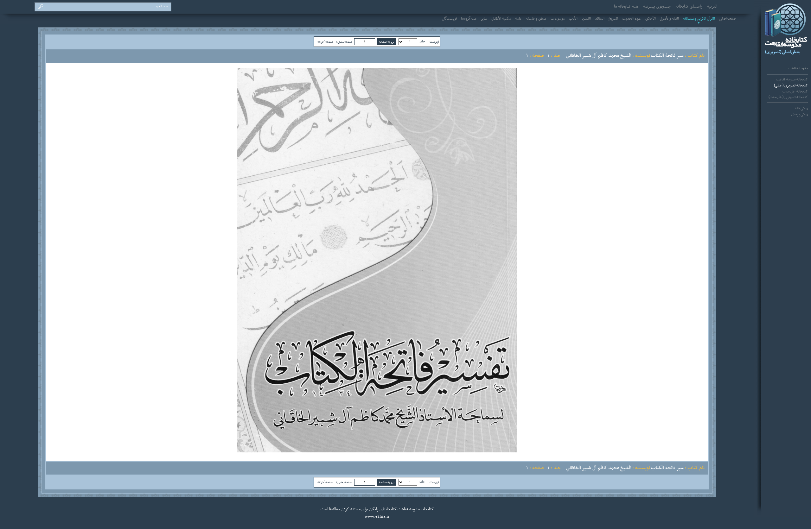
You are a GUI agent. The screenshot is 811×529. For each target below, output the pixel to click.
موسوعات (558, 18)
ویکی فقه (801, 108)
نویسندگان (449, 18)
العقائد (599, 18)
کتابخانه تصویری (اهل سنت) (788, 97)
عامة (518, 18)
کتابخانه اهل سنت (795, 91)
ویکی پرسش (799, 114)
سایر (484, 18)
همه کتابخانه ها (626, 6)
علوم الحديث (631, 18)
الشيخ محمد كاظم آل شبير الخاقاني (598, 56)
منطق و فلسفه (536, 18)
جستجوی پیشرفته (657, 6)
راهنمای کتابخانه (689, 6)
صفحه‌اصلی (727, 18)
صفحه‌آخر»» (325, 42)
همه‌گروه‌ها (469, 18)
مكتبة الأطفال (501, 18)
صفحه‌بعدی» (344, 42)
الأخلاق (650, 18)
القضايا (586, 18)
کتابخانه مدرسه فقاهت (792, 79)
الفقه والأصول (669, 18)
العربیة (712, 6)
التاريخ (613, 18)
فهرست (434, 42)
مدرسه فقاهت (798, 68)
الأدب (573, 18)
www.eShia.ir (377, 516)
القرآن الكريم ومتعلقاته (699, 18)
